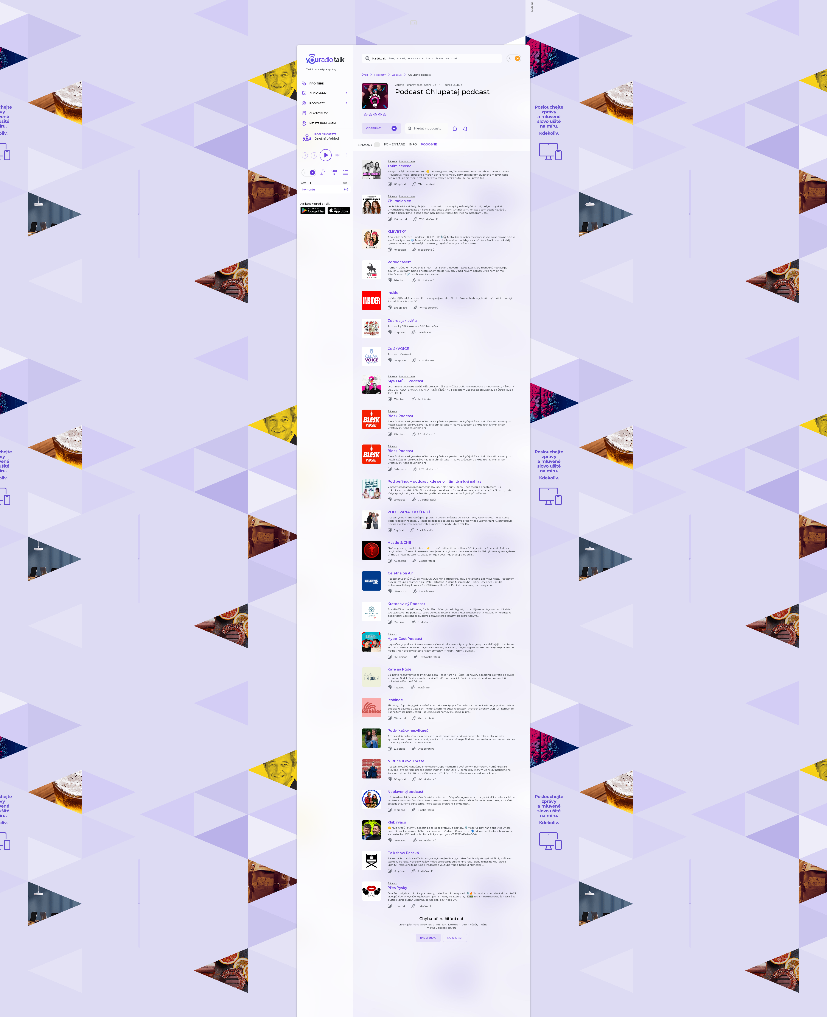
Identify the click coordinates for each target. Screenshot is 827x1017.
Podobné (429, 144)
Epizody (367, 145)
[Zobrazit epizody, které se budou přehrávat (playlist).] (345, 172)
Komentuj (309, 189)
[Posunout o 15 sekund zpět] (304, 155)
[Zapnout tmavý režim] (514, 58)
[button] (325, 93)
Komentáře (394, 144)
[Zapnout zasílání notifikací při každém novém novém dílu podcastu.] (465, 128)
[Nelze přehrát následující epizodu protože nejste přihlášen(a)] (337, 155)
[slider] (310, 183)
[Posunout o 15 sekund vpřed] (313, 155)
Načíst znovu (428, 937)
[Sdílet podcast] (456, 128)
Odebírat (373, 128)
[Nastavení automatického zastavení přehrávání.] (322, 172)
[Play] (325, 155)
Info (413, 144)
